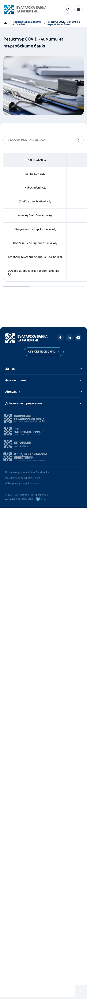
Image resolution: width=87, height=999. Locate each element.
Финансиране (15, 380)
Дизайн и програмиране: (19, 499)
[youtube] (78, 338)
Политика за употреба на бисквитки (27, 472)
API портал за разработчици (22, 483)
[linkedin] (69, 338)
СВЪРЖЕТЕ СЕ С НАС (41, 352)
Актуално (12, 391)
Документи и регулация (23, 403)
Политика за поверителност (22, 478)
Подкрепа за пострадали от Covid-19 (26, 23)
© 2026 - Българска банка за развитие (26, 495)
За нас (10, 368)
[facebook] (60, 338)
